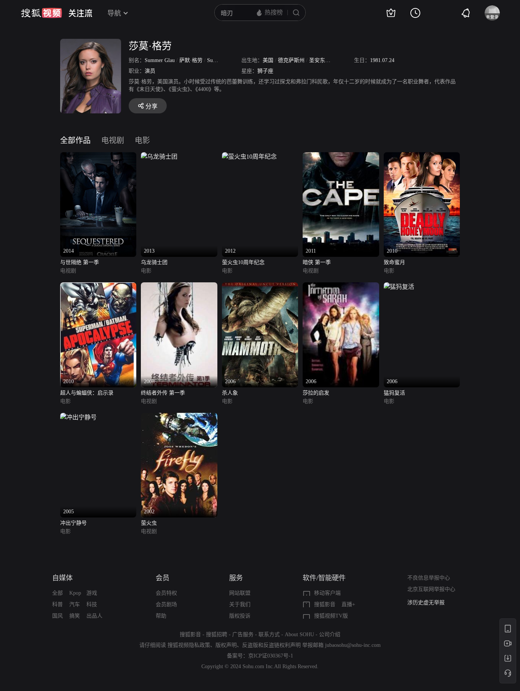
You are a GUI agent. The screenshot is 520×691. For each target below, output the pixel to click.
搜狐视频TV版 (331, 616)
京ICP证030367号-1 (270, 656)
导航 (114, 13)
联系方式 (269, 634)
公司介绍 (329, 634)
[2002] (179, 417)
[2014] (98, 156)
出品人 (94, 616)
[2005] (78, 417)
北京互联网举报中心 (431, 589)
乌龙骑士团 (154, 262)
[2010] (422, 156)
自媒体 (62, 578)
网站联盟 (239, 593)
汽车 (74, 604)
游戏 (91, 593)
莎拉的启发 (316, 393)
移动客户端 (327, 593)
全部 (57, 593)
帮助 (161, 616)
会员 (162, 578)
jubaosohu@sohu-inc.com (353, 645)
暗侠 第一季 (317, 262)
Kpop (75, 593)
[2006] (260, 286)
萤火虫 (149, 523)
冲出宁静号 (73, 523)
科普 (57, 604)
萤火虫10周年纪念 (243, 262)
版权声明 (226, 645)
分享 (151, 106)
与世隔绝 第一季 (79, 262)
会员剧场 (166, 604)
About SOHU (299, 634)
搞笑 (74, 616)
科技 (91, 604)
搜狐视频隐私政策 (188, 645)
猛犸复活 (394, 393)
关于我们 (239, 604)
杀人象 (230, 393)
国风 (57, 616)
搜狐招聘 (216, 634)
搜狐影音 (324, 604)
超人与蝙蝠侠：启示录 (86, 393)
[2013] (159, 156)
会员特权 (166, 593)
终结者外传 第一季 (163, 393)
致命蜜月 (394, 262)
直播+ (348, 604)
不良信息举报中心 (428, 578)
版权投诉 (239, 616)
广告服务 (243, 634)
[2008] (179, 286)
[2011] (341, 156)
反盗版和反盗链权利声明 (271, 645)
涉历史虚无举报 (426, 602)
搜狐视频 (41, 13)
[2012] (249, 156)
